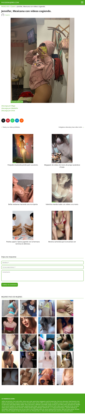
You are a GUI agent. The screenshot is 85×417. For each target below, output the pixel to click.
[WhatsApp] (12, 121)
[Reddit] (22, 121)
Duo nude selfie (17, 401)
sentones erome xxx (20, 403)
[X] (3, 121)
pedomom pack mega (31, 406)
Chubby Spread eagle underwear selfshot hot (36, 407)
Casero (13, 6)
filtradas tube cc (36, 411)
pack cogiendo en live (67, 406)
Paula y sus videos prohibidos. (11, 127)
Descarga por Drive (8, 111)
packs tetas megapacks (39, 401)
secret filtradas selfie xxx (37, 409)
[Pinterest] (8, 121)
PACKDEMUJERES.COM (10, 2)
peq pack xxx (71, 404)
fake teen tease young (68, 409)
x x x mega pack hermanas (57, 407)
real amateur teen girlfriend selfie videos (49, 406)
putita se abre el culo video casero (57, 404)
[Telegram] (17, 121)
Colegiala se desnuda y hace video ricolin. (70, 127)
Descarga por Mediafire (9, 108)
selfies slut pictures (7, 401)
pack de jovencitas (51, 401)
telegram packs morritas (16, 407)
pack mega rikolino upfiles (17, 404)
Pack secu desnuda (62, 401)
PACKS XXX (5, 6)
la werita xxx (47, 403)
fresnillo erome (31, 403)
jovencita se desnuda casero (65, 411)
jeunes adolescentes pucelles (53, 409)
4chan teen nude (27, 401)
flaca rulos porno (29, 404)
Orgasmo (7, 15)
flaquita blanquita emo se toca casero (19, 409)
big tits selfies (40, 403)
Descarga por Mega (8, 106)
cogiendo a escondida (41, 404)
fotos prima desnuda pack (49, 411)
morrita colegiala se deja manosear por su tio (18, 411)
